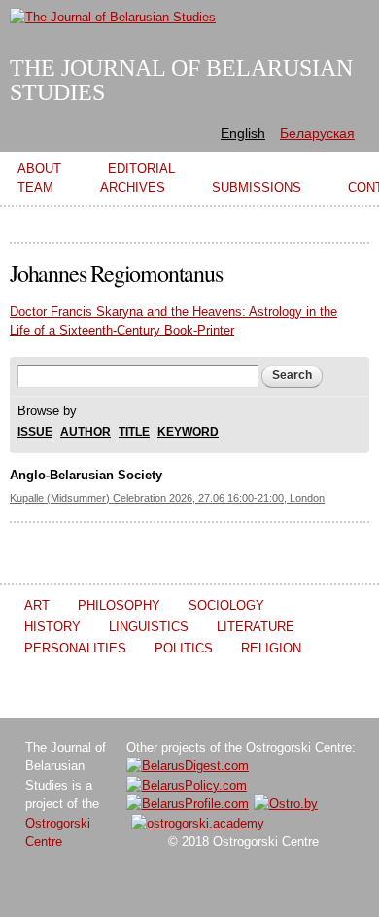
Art (37, 605)
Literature (255, 626)
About (39, 168)
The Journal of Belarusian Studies (181, 80)
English (243, 133)
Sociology (226, 605)
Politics (184, 648)
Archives (132, 187)
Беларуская (317, 133)
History (52, 626)
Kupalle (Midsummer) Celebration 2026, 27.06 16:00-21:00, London (167, 498)
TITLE (134, 432)
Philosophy (119, 605)
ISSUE (34, 432)
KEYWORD (188, 432)
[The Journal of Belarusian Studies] (113, 17)
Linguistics (149, 626)
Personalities (75, 648)
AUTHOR (85, 432)
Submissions (256, 187)
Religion (271, 648)
